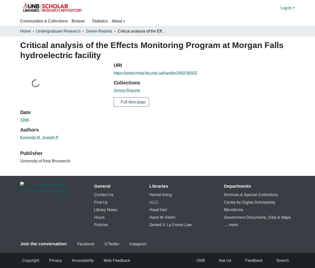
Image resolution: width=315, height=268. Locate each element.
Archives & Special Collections (251, 194)
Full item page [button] (133, 102)
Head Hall (158, 209)
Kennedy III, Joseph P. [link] (39, 137)
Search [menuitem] (282, 260)
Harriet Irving (160, 194)
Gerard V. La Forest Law (170, 224)
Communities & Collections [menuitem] (44, 21)
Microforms (233, 209)
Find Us (101, 202)
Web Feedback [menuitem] (117, 260)
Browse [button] (78, 21)
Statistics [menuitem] (100, 21)
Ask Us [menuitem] (225, 260)
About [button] (117, 21)
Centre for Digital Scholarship (249, 202)
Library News (105, 209)
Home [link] (25, 31)
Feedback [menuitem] (254, 260)
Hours (99, 217)
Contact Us (103, 194)
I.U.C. (154, 202)
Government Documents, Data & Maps (257, 217)
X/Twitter (111, 244)
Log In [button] (287, 8)
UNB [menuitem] (200, 260)
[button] (52, 8)
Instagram (137, 244)
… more (231, 224)
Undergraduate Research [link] (58, 31)
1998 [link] (24, 120)
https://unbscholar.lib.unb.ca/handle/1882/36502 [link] (155, 73)
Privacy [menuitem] (55, 260)
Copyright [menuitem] (30, 260)
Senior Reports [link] (99, 31)
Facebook (85, 244)
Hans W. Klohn (162, 217)
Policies (101, 224)
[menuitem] (80, 21)
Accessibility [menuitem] (83, 260)
